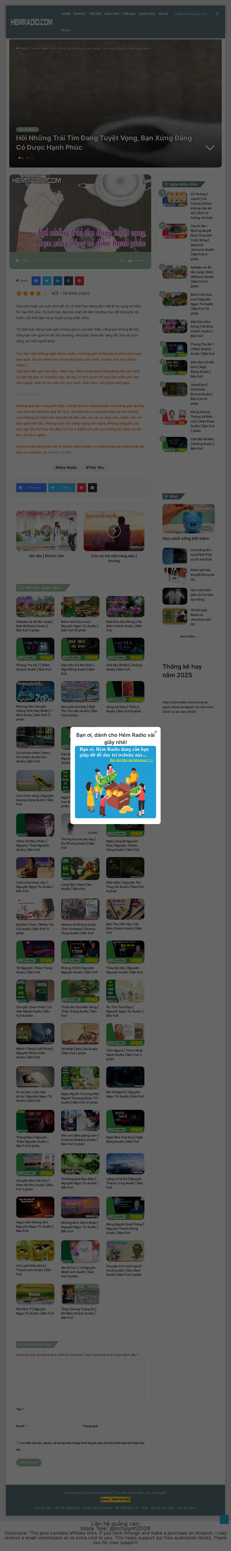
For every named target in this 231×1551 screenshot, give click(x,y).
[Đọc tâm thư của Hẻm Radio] (115, 817)
